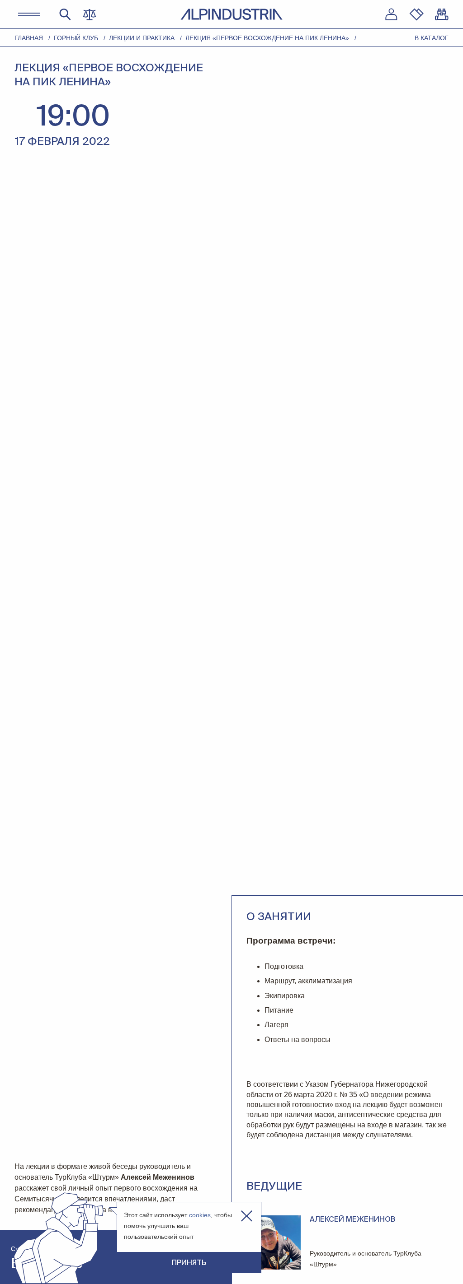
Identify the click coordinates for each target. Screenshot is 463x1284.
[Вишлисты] (416, 14)
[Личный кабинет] (391, 14)
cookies (200, 1215)
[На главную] (231, 14)
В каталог (432, 38)
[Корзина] (441, 14)
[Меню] (28, 14)
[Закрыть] (246, 1216)
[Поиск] (65, 14)
